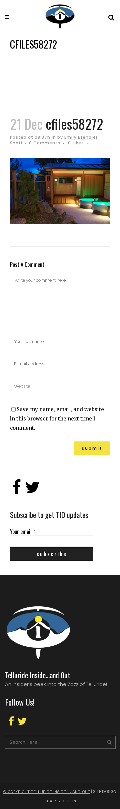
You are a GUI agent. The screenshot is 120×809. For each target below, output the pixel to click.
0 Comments (44, 143)
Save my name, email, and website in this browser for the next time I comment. (57, 418)
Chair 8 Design (60, 801)
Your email (22, 531)
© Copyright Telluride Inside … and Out (46, 791)
